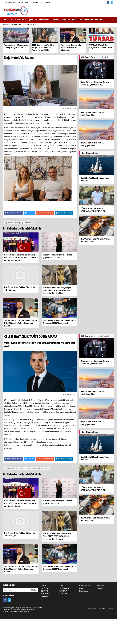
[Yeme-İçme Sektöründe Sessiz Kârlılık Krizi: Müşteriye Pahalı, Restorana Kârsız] (21, 308)
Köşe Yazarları (84, 591)
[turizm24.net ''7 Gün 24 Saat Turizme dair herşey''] (15, 11)
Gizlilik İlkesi (102, 609)
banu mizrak (29, 223)
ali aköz (20, 468)
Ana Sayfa (8, 20)
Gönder (33, 590)
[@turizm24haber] (9, 600)
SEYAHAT (44, 591)
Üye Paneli (24, 2)
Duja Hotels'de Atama (30, 25)
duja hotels (8, 223)
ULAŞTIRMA (62, 591)
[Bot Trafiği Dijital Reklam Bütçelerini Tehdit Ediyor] (21, 275)
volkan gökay (18, 223)
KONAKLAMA (46, 593)
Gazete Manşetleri (85, 586)
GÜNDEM (44, 596)
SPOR (60, 586)
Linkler (81, 588)
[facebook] (5, 600)
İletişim (111, 609)
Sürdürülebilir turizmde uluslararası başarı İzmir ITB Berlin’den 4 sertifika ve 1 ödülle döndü (20, 257)
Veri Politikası (92, 609)
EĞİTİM (43, 586)
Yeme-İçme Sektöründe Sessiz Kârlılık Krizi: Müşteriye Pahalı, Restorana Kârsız (20, 323)
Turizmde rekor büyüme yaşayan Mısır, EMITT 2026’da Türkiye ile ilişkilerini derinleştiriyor (57, 290)
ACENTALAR (62, 593)
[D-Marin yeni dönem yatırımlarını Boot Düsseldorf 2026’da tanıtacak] (59, 308)
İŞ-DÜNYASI (16, 25)
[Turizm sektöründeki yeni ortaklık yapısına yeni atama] (59, 242)
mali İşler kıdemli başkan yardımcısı (37, 468)
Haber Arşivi (101, 586)
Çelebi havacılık (10, 468)
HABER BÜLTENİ (9, 585)
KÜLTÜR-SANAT (64, 588)
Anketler (99, 588)
